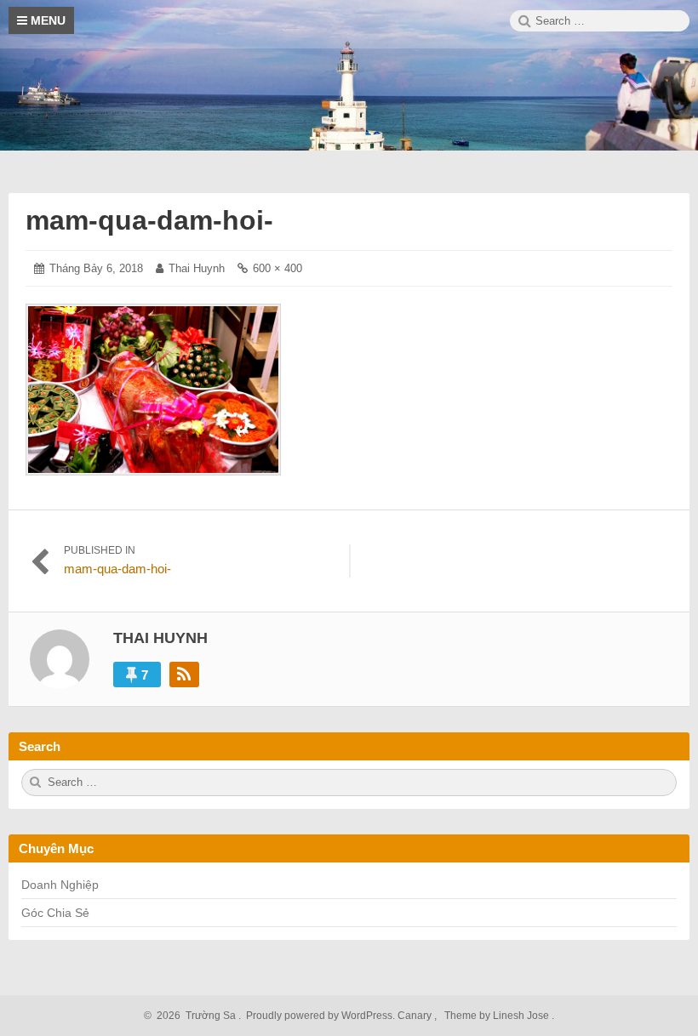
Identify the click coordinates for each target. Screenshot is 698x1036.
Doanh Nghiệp (60, 884)
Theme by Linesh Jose (498, 1016)
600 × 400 (277, 268)
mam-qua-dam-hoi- (149, 220)
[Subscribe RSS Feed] (184, 674)
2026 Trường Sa (193, 1016)
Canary (416, 1016)
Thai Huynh (197, 268)
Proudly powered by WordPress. (320, 1016)
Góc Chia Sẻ (55, 912)
